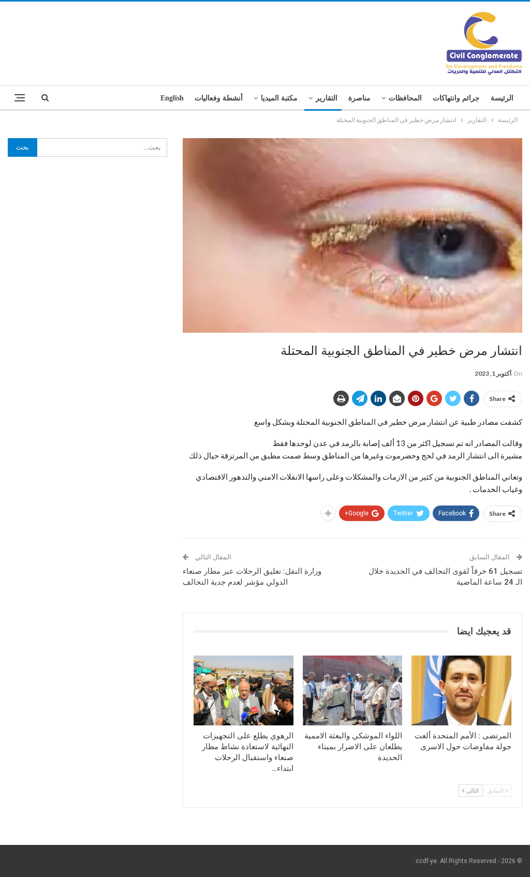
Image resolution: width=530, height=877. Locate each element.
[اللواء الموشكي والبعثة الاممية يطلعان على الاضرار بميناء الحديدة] (353, 690)
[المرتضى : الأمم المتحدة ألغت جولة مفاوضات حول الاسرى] (461, 690)
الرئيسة (502, 98)
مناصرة (359, 98)
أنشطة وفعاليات (219, 98)
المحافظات (405, 98)
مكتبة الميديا (279, 98)
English (172, 98)
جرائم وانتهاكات (456, 98)
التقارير (326, 98)
